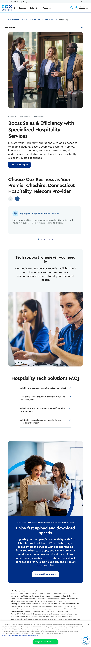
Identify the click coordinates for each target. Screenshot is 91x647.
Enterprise (26, 2)
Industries (49, 19)
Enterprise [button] (34, 8)
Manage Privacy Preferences (45, 642)
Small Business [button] (20, 8)
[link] (19, 165)
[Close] (88, 624)
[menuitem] (21, 8)
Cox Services (13, 19)
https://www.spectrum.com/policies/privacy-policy (20, 635)
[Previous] (10, 198)
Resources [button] (47, 8)
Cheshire (36, 19)
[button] (71, 7)
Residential (5, 2)
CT (26, 19)
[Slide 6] (52, 239)
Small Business (15, 2)
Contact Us (84, 2)
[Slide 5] (49, 239)
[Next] (17, 198)
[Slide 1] (39, 239)
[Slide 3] (44, 239)
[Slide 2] (41, 239)
